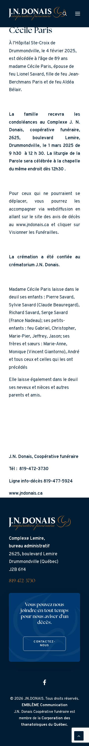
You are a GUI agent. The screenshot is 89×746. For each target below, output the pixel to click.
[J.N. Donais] (37, 13)
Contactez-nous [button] (44, 643)
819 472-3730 (22, 581)
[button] (77, 13)
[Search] (62, 13)
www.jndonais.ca (32, 225)
